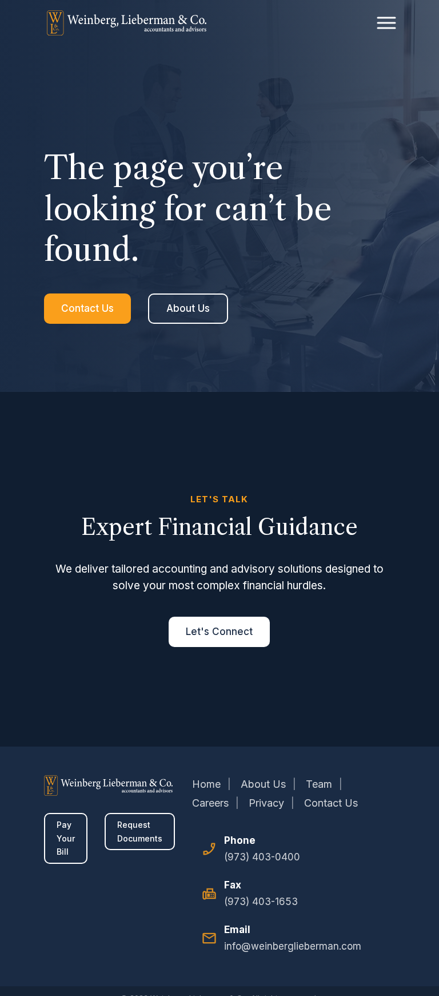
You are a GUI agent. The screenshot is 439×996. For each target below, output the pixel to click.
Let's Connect (219, 631)
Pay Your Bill (66, 838)
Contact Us (87, 308)
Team (319, 784)
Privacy (266, 803)
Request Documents (139, 831)
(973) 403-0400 (262, 857)
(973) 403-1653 (261, 901)
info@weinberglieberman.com (292, 946)
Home (206, 784)
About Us (188, 308)
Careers (210, 803)
